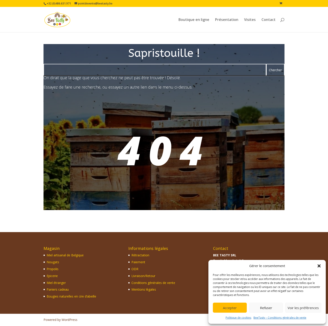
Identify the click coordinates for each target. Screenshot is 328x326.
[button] (319, 266)
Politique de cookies (238, 318)
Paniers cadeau (58, 289)
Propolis (52, 269)
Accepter (230, 308)
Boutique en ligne (194, 20)
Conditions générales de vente (153, 283)
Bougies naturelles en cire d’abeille (71, 296)
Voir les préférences (303, 308)
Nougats (53, 262)
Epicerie (52, 276)
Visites (250, 20)
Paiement (138, 262)
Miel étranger (56, 283)
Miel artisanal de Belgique (65, 255)
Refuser (266, 308)
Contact (269, 20)
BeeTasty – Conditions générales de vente (279, 318)
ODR (134, 269)
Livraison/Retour (143, 276)
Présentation (226, 20)
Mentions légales (143, 289)
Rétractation (140, 255)
